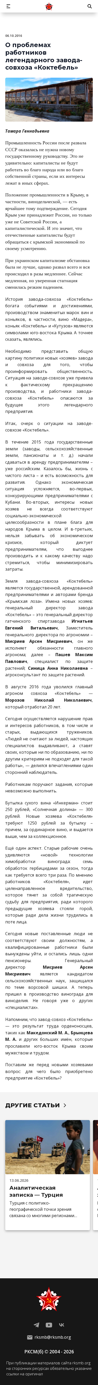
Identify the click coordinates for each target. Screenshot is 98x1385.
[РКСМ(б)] (49, 6)
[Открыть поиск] (89, 6)
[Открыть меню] (8, 6)
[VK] (61, 1325)
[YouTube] (49, 1325)
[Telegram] (36, 1325)
